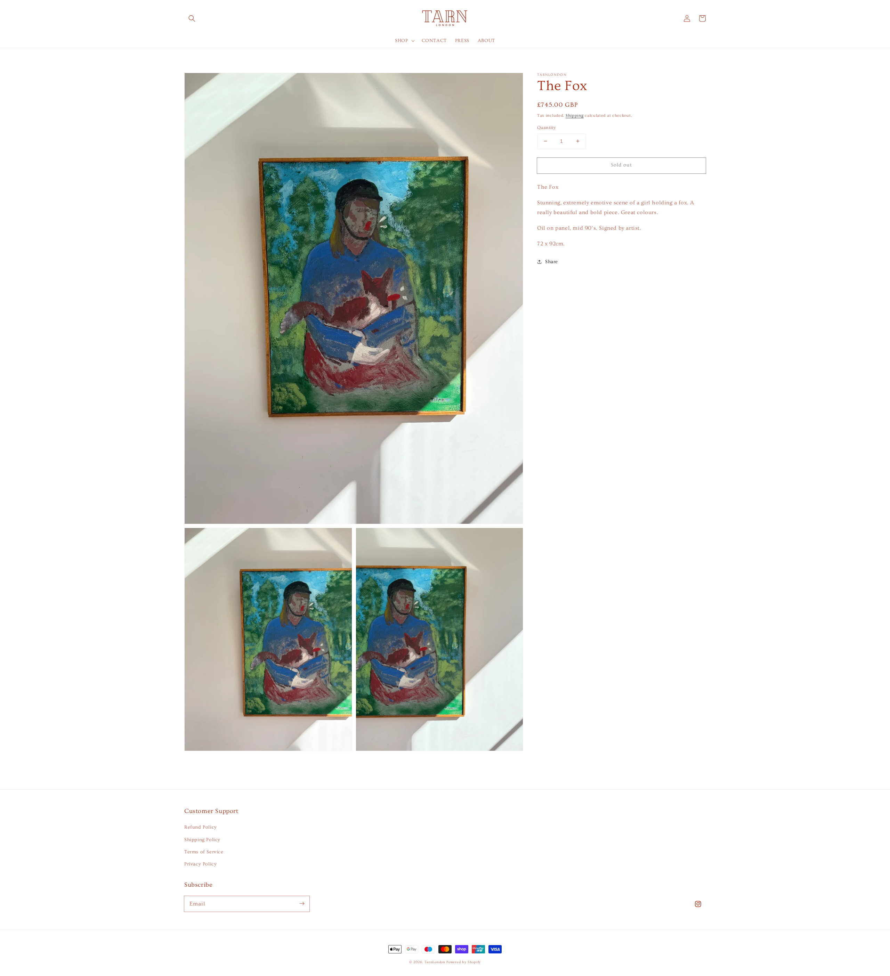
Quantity (546, 127)
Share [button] (551, 262)
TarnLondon (434, 962)
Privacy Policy (200, 864)
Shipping (575, 115)
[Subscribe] (301, 903)
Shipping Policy (202, 840)
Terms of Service (204, 852)
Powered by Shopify (463, 962)
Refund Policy (200, 827)
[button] (192, 18)
